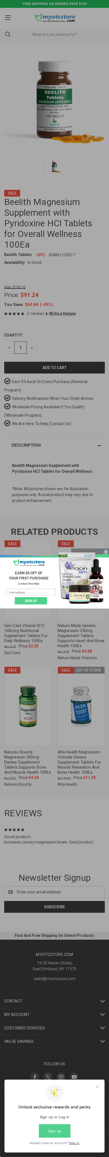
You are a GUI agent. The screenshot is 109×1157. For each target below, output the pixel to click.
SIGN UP (31, 601)
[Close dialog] (106, 551)
